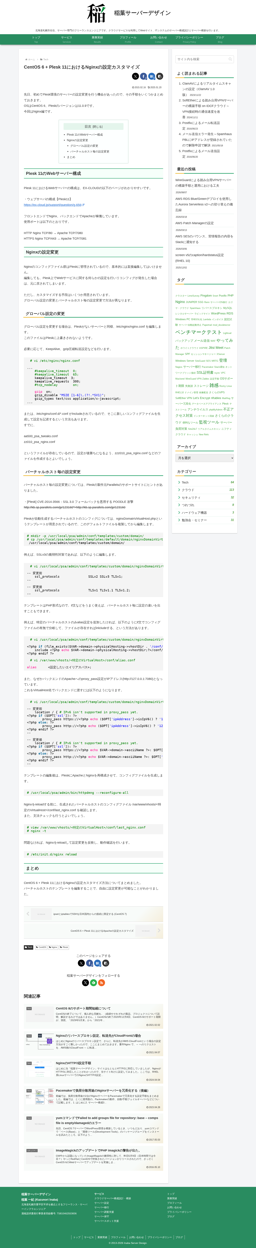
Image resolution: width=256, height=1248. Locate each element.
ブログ (170, 1216)
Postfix (223, 295)
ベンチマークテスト (198, 332)
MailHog (226, 398)
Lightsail (227, 333)
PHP (231, 295)
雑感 (214, 385)
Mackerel (180, 378)
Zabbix (205, 378)
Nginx (54, 947)
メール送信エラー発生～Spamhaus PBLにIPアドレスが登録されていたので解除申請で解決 (207, 139)
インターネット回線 (204, 416)
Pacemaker (207, 367)
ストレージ (201, 386)
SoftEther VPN (183, 398)
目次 (88, 126)
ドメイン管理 (191, 392)
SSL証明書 (205, 372)
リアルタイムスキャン (209, 429)
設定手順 (214, 378)
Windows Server (184, 360)
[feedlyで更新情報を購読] (93, 982)
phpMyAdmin (215, 409)
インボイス (217, 319)
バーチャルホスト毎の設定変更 (89, 151)
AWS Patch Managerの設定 (194, 223)
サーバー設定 (101, 1202)
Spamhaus (195, 308)
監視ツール (209, 422)
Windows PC (182, 319)
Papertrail (207, 325)
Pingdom (206, 295)
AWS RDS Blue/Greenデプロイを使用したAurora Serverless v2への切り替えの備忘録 (204, 204)
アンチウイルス (198, 409)
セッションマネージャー (203, 354)
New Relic (204, 434)
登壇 (223, 360)
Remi (207, 302)
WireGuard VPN (193, 378)
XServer (221, 354)
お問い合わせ (174, 1207)
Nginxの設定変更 (77, 140)
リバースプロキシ (211, 307)
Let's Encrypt (201, 398)
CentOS (42, 947)
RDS (230, 313)
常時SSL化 (196, 319)
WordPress (218, 313)
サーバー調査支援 (104, 1211)
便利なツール (190, 422)
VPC (223, 373)
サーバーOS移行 (218, 302)
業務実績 (172, 1198)
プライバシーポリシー (179, 1211)
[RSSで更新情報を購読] (101, 982)
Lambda (207, 319)
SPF (187, 353)
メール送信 (202, 340)
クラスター (181, 295)
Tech (30, 947)
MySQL (227, 307)
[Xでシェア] (135, 76)
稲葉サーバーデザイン (36, 1194)
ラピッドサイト (202, 313)
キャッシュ (192, 434)
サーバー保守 (101, 1216)
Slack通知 (219, 367)
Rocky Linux (225, 386)
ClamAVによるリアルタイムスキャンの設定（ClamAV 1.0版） (206, 89)
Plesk (65, 947)
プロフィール (174, 1202)
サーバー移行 (192, 366)
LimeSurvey (194, 295)
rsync (217, 373)
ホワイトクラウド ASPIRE (194, 348)
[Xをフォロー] (85, 982)
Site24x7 (192, 429)
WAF (213, 341)
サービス (99, 1193)
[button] (159, 76)
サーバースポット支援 (106, 1221)
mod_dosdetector (221, 325)
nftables (216, 398)
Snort (215, 295)
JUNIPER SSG (194, 302)
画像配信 (203, 392)
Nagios (178, 367)
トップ (170, 1193)
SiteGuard (200, 361)
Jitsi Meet (216, 348)
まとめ (71, 157)
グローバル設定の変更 (84, 145)
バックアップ (184, 340)
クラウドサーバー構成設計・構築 (112, 1198)
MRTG (215, 361)
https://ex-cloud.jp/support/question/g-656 (52, 205)
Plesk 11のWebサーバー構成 (85, 134)
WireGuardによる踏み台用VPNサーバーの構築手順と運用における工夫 (203, 182)
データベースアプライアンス (206, 403)
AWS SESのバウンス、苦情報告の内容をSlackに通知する (204, 239)
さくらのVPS (217, 392)
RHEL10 (179, 392)
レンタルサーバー (184, 313)
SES (208, 361)
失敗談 (189, 385)
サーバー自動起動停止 (190, 325)
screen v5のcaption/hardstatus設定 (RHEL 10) (199, 257)
